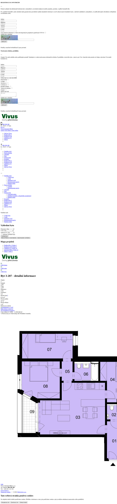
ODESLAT (4, 41)
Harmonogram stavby (13, 182)
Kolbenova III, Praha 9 (10, 247)
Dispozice (3, 229)
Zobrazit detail (23, 502)
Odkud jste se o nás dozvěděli (9, 78)
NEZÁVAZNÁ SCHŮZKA (23, 238)
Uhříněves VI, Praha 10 (10, 248)
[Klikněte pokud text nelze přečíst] (9, 37)
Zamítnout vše (14, 502)
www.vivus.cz (4, 490)
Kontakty (6, 159)
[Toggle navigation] (1, 173)
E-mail (2, 29)
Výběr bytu (11, 177)
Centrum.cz (4, 85)
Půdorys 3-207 (9, 307)
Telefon (3, 26)
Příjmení (3, 22)
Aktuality (6, 154)
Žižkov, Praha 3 (8, 251)
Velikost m (4, 232)
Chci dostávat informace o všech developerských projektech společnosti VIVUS (22, 32)
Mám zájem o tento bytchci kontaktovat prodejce (8, 309)
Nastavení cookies (6, 492)
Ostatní (3, 90)
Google (3, 81)
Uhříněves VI (7, 138)
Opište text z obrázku (6, 34)
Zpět (2, 484)
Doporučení (4, 79)
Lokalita (10, 186)
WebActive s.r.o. (21, 492)
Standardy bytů (12, 180)
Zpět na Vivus (8, 133)
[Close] (1, 6)
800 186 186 (5, 124)
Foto (5, 156)
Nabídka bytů (7, 151)
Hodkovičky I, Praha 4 (10, 245)
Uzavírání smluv (12, 194)
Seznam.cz (4, 83)
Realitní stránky (5, 86)
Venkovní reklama (6, 88)
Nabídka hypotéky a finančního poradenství (19, 196)
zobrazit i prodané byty (9, 234)
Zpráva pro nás (5, 91)
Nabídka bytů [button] (7, 175)
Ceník (9, 179)
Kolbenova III (8, 136)
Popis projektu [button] (8, 185)
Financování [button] (7, 192)
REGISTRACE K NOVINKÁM (8, 238)
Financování (7, 157)
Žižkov (6, 139)
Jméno (2, 19)
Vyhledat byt (4, 236)
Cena (2, 230)
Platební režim (11, 183)
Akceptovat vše (5, 502)
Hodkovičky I (8, 135)
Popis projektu (8, 153)
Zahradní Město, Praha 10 (11, 250)
